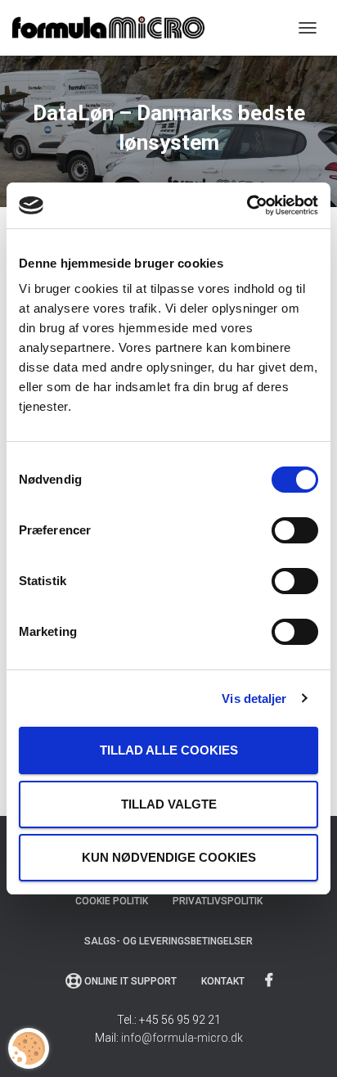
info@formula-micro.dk (182, 1037)
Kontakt (223, 981)
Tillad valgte (169, 804)
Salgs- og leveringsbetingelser (168, 941)
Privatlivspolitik (218, 901)
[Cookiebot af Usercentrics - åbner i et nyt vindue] (246, 205)
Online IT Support (130, 981)
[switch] (295, 530)
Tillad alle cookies (169, 750)
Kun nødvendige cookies (169, 857)
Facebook (270, 980)
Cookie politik (111, 901)
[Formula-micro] (114, 28)
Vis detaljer (254, 698)
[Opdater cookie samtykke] (28, 1048)
